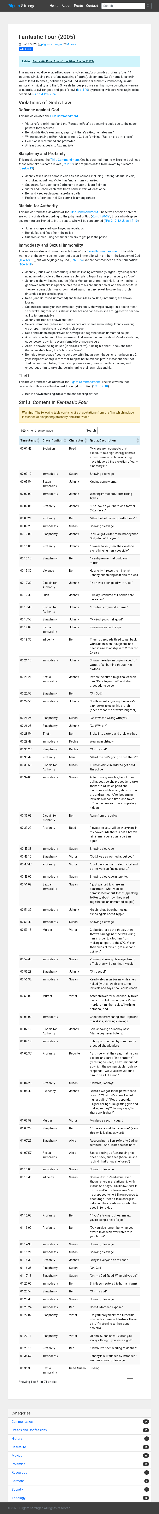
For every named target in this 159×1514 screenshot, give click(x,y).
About (66, 6)
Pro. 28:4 (49, 94)
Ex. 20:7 (68, 164)
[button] (38, 440)
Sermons (18, 1481)
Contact (92, 6)
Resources (19, 1472)
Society (17, 1489)
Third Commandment (64, 159)
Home (54, 6)
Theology (18, 1498)
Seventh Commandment (103, 251)
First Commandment (64, 116)
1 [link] (130, 1381)
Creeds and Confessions (29, 1430)
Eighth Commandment (85, 382)
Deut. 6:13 (26, 168)
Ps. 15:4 (38, 94)
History (17, 1439)
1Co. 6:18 (26, 264)
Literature (19, 1447)
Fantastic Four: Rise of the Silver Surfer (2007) (63, 61)
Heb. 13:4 (77, 260)
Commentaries (22, 1422)
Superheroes (25, 49)
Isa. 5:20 (82, 89)
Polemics (18, 1464)
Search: (91, 430)
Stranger (22, 5)
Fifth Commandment (84, 212)
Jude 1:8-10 (130, 220)
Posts (78, 6)
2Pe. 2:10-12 (113, 220)
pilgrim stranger (51, 44)
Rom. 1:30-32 (100, 216)
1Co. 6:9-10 (27, 260)
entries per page (42, 430)
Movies (71, 44)
